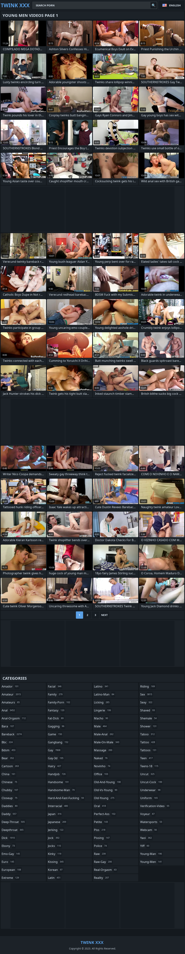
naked (100, 758)
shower (148, 726)
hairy (54, 766)
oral (100, 806)
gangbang (58, 742)
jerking (55, 830)
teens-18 (149, 766)
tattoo (147, 742)
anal (8, 710)
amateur (11, 694)
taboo (147, 734)
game (55, 734)
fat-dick (56, 718)
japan (54, 814)
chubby (10, 790)
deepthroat (12, 830)
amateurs (11, 702)
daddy (9, 814)
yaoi (146, 838)
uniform (149, 798)
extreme (10, 878)
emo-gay (11, 854)
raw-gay (103, 862)
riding (147, 686)
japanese (57, 822)
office (101, 774)
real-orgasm (105, 870)
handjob (57, 774)
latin (54, 878)
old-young (104, 798)
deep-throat (13, 822)
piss (99, 830)
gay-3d (55, 758)
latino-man (104, 694)
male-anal (103, 734)
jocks (54, 846)
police (100, 846)
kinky (54, 854)
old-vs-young (105, 790)
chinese (9, 782)
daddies (10, 806)
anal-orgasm (14, 718)
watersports (151, 822)
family (55, 694)
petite (101, 822)
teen (146, 758)
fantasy (56, 710)
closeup (9, 798)
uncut (147, 774)
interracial (58, 806)
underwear (150, 790)
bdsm (8, 750)
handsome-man (61, 790)
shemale (148, 718)
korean (55, 870)
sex (146, 694)
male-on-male (106, 742)
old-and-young (107, 782)
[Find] (153, 5)
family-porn (59, 702)
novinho (102, 766)
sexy (146, 702)
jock (53, 838)
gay (54, 750)
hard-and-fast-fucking (66, 798)
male (100, 726)
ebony (8, 846)
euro (8, 862)
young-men (151, 862)
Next (104, 615)
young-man (151, 854)
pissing (102, 838)
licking (101, 702)
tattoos (148, 750)
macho (101, 718)
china (8, 774)
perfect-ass (104, 814)
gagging (56, 726)
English (175, 5)
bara (8, 726)
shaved (147, 710)
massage (103, 750)
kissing (56, 862)
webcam (148, 830)
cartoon (10, 766)
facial (54, 686)
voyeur (147, 814)
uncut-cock (151, 782)
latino (101, 686)
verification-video (154, 806)
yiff (144, 846)
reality (101, 878)
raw (100, 854)
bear (8, 758)
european (11, 870)
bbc (7, 742)
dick (8, 838)
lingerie (102, 710)
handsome (58, 782)
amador (10, 686)
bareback (12, 734)
